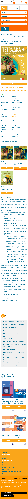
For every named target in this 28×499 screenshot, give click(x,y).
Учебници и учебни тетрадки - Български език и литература (14, 345)
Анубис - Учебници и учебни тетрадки (14, 321)
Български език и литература (10, 38)
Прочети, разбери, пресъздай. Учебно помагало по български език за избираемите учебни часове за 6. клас (20, 436)
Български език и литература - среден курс (14, 353)
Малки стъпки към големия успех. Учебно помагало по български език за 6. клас (7, 436)
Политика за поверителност (11, 471)
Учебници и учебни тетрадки (18, 36)
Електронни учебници (17, 8)
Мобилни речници (8, 467)
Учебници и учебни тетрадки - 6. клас (14, 365)
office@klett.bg (7, 460)
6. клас (5, 39)
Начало (3, 34)
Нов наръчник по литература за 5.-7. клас (20, 402)
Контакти (5, 463)
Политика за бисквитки (10, 474)
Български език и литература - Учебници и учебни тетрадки (14, 337)
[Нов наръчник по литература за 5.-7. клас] (20, 393)
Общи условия (7, 469)
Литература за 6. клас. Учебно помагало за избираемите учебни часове (7, 402)
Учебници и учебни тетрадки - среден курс (13, 358)
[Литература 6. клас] (7, 153)
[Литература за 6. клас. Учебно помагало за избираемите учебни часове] (8, 389)
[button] (4, 479)
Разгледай (15, 84)
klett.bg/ (14, 116)
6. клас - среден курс (10, 349)
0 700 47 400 (6, 455)
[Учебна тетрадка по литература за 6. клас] (7, 178)
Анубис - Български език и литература (14, 324)
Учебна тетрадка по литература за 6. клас (6, 189)
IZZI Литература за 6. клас (19, 164)
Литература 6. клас (6, 163)
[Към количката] (25, 2)
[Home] (14, 2)
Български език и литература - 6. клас (14, 362)
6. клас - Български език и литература (14, 341)
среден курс (23, 38)
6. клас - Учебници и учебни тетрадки (14, 333)
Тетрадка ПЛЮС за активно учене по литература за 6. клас (11, 42)
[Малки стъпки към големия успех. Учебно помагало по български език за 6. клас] (8, 423)
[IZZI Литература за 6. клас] (20, 153)
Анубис (9, 34)
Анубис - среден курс (10, 327)
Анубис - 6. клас (8, 330)
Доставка (5, 465)
